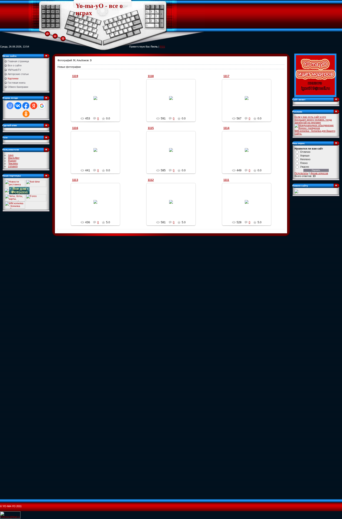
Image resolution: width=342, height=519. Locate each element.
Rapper (12, 160)
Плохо (304, 163)
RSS (162, 46)
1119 (75, 76)
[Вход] (55, 35)
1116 (75, 128)
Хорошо (304, 155)
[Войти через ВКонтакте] (17, 105)
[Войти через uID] (10, 105)
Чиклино (13, 163)
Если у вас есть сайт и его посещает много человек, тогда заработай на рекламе (313, 119)
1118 (151, 76)
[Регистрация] (63, 38)
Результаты (301, 173)
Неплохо (305, 159)
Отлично (305, 151)
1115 (151, 128)
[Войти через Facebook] (25, 105)
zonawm (13, 166)
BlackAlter (14, 157)
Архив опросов (319, 173)
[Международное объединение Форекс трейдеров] (316, 126)
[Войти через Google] (42, 105)
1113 (75, 180)
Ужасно (304, 166)
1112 (151, 180)
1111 (226, 180)
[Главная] (47, 33)
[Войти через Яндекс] (33, 105)
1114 (226, 128)
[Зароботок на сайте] (296, 191)
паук (10, 155)
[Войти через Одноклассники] (26, 113)
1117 (226, 76)
